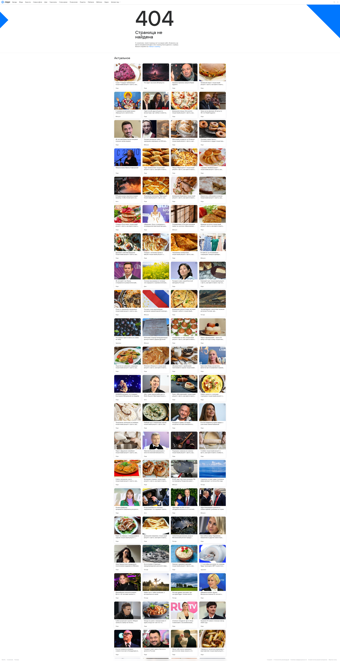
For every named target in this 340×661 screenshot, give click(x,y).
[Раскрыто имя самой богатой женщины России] (184, 275)
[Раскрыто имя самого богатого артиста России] (156, 643)
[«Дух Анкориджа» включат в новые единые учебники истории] (212, 501)
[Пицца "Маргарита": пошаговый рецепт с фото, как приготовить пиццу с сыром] (184, 161)
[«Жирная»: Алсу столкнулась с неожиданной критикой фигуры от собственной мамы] (156, 218)
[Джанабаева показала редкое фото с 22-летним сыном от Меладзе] (127, 586)
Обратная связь (333, 659)
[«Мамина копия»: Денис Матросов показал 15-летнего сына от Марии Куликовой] (212, 586)
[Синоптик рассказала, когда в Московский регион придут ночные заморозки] (184, 530)
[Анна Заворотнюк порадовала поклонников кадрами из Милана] (127, 558)
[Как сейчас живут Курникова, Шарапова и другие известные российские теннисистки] (212, 530)
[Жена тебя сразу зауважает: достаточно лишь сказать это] (184, 643)
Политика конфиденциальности (299, 659)
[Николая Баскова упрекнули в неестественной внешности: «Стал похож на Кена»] (156, 445)
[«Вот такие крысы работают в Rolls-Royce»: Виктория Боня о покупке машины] (156, 388)
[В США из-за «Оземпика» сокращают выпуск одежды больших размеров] (212, 246)
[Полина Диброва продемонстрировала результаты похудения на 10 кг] (127, 501)
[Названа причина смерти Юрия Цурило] (184, 76)
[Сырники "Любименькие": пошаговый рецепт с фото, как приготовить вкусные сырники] (212, 161)
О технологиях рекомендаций (281, 659)
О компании (10, 659)
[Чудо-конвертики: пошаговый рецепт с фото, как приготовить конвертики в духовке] (156, 161)
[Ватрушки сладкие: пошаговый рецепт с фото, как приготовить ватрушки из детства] (156, 473)
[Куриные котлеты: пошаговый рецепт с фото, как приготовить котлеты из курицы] (212, 218)
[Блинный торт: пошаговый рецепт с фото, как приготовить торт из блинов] (212, 275)
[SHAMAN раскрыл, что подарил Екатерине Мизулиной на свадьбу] (127, 388)
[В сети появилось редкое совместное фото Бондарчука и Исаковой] (127, 643)
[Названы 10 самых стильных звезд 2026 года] (212, 615)
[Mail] (2, 2)
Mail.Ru (3, 659)
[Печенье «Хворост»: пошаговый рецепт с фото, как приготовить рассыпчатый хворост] (156, 360)
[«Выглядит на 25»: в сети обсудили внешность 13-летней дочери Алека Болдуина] (184, 501)
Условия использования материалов (317, 659)
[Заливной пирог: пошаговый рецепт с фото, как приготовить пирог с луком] (212, 76)
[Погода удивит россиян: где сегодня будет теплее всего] (184, 586)
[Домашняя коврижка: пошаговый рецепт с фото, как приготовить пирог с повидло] (156, 530)
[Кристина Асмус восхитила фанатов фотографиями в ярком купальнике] (212, 360)
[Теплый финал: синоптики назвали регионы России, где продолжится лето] (212, 303)
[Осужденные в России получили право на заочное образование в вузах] (184, 218)
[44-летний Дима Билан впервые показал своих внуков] (127, 133)
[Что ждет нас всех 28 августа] (156, 76)
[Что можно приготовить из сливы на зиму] (127, 331)
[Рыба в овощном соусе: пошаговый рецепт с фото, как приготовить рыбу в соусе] (127, 473)
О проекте (269, 659)
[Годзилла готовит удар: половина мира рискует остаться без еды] (212, 473)
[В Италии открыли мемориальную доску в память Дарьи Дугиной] (156, 331)
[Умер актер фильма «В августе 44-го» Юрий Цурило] (212, 105)
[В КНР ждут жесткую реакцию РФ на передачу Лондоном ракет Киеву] (184, 473)
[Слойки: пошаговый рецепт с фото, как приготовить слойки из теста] (212, 445)
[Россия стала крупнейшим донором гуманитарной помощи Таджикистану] (156, 303)
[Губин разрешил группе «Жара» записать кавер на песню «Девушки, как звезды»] (127, 615)
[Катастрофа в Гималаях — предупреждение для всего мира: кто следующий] (156, 558)
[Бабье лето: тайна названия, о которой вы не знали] (156, 586)
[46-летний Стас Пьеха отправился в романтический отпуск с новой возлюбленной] (127, 275)
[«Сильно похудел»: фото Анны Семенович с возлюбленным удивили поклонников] (184, 615)
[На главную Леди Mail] (7, 2)
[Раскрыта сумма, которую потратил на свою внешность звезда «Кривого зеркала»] (184, 416)
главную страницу (154, 46)
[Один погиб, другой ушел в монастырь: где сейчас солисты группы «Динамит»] (156, 105)
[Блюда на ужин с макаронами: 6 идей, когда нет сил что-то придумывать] (156, 615)
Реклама (16, 659)
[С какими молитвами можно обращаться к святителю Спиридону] (127, 105)
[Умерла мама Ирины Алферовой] (127, 161)
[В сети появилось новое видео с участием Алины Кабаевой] (212, 416)
